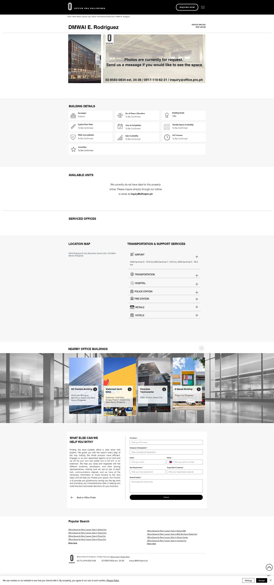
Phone (169, 457)
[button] (187, 7)
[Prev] (196, 218)
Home (69, 16)
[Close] (95, 389)
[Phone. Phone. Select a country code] (171, 462)
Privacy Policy (125, 557)
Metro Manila (76, 16)
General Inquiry (136, 477)
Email (132, 457)
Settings (248, 580)
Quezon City (86, 16)
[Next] (202, 218)
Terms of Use (114, 557)
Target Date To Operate (175, 467)
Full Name (134, 438)
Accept (262, 580)
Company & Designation (139, 448)
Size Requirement (136, 467)
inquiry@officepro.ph (138, 560)
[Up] (269, 567)
